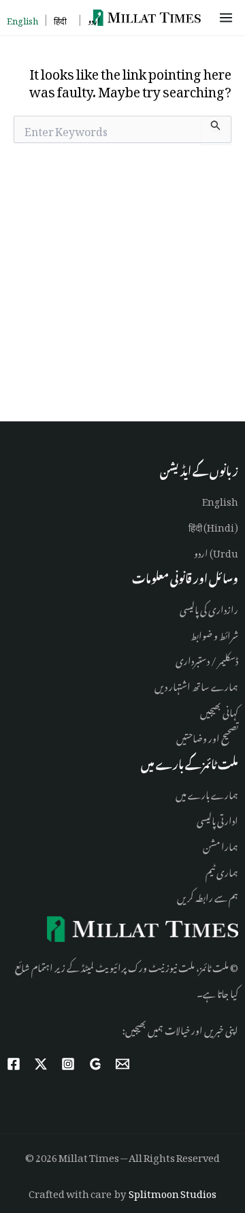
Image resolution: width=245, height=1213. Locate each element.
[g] (95, 1064)
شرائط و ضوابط (214, 633)
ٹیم (210, 870)
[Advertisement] (122, 285)
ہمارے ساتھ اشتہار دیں (196, 684)
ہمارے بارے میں (207, 793)
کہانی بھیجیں (219, 710)
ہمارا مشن (220, 844)
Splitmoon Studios (172, 1191)
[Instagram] (68, 1064)
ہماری (226, 870)
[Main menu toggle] (228, 17)
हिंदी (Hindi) (213, 525)
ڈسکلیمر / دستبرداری (207, 658)
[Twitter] (41, 1064)
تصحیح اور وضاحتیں (207, 736)
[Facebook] (13, 1064)
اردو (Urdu (216, 551)
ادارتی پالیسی (217, 818)
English (220, 499)
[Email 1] (122, 1064)
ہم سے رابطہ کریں (207, 895)
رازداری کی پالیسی (209, 607)
